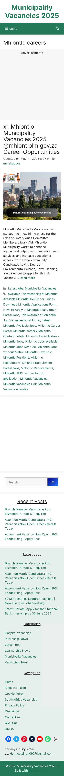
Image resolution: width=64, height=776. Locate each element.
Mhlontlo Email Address (42, 336)
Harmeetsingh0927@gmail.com (31, 753)
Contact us (12, 717)
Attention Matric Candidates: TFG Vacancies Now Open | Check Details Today (30, 524)
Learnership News (17, 650)
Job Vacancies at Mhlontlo (21, 320)
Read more (27, 278)
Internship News (16, 639)
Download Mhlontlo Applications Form (29, 304)
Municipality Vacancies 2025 (32, 11)
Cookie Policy (14, 693)
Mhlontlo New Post (38, 352)
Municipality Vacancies (40, 288)
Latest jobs (15, 288)
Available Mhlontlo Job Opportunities (29, 299)
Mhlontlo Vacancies (33, 378)
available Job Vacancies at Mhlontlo (33, 294)
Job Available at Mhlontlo (38, 315)
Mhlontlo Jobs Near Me (19, 347)
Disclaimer (12, 711)
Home (9, 682)
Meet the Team (15, 687)
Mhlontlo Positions (16, 357)
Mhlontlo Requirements (37, 368)
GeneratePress (39, 770)
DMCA (9, 729)
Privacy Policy (14, 705)
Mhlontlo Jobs (13, 341)
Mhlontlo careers (25, 331)
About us (11, 723)
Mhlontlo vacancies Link (20, 384)
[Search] (52, 482)
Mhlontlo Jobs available (41, 341)
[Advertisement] (32, 87)
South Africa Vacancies (21, 699)
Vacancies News (16, 662)
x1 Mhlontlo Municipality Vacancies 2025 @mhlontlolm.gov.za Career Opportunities (31, 139)
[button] (57, 29)
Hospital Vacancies (18, 633)
